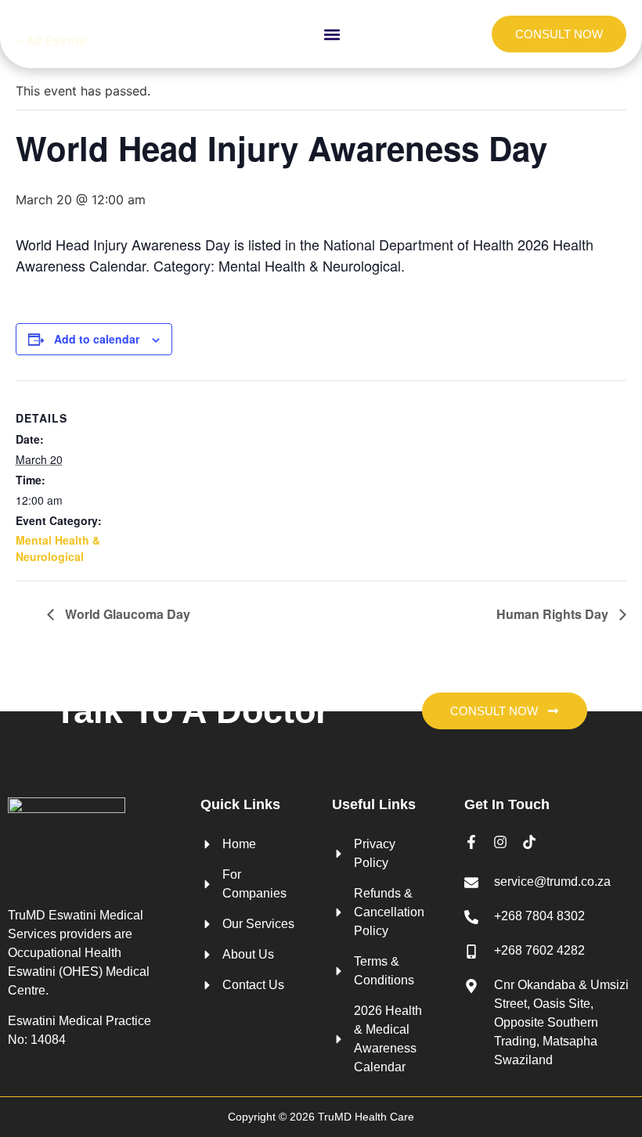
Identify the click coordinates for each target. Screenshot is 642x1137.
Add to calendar (96, 339)
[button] (332, 34)
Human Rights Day (553, 614)
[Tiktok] (529, 842)
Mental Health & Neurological (58, 548)
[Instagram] (500, 842)
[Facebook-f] (471, 842)
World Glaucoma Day (126, 614)
